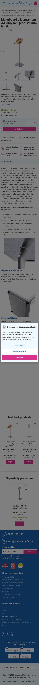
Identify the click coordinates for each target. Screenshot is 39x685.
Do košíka (20, 129)
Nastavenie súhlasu (19, 351)
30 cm (22, 403)
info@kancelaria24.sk (20, 541)
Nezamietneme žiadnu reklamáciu (30, 148)
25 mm (22, 407)
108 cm (22, 412)
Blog (3, 613)
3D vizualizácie (7, 589)
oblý (21, 377)
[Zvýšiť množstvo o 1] (34, 122)
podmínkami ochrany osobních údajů (13, 558)
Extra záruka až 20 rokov (12, 148)
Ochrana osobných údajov (11, 619)
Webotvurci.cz (30, 681)
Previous (2, 51)
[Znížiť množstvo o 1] (27, 122)
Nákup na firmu (7, 592)
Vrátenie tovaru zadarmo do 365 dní (30, 154)
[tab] (7, 161)
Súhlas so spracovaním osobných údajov (17, 622)
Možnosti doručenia (11, 115)
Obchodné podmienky (10, 616)
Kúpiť (20, 524)
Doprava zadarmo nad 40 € (11, 154)
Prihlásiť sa (30, 552)
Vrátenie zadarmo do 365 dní (12, 580)
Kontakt (4, 608)
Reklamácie (6, 611)
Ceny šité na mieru (8, 597)
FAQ (3, 625)
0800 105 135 (15, 534)
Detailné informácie (19, 104)
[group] (10, 443)
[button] (10, 456)
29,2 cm (22, 399)
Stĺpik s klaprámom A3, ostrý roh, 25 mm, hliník (10, 444)
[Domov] (3, 10)
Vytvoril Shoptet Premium (15, 681)
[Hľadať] (26, 4)
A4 (20, 381)
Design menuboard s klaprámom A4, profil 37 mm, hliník (28, 444)
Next (36, 51)
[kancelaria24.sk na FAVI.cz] (5, 566)
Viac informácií (19, 345)
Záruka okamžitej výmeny (11, 595)
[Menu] (4, 3)
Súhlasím (19, 357)
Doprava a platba (8, 577)
